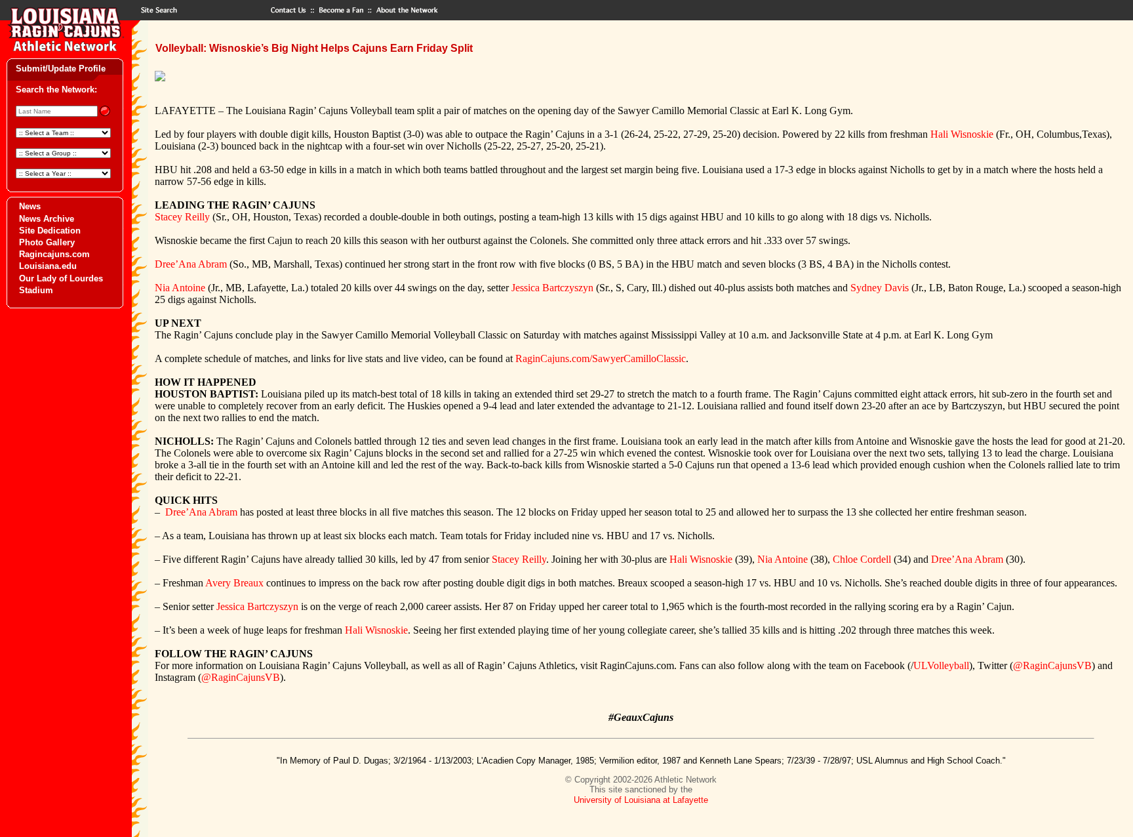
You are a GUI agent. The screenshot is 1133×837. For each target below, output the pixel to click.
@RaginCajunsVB (1052, 665)
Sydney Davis (879, 287)
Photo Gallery (47, 242)
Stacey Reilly (182, 216)
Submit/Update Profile (61, 68)
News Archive (46, 219)
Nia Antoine (180, 287)
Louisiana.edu (48, 266)
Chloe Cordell (862, 559)
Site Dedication (50, 230)
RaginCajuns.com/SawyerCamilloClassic (600, 358)
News (30, 206)
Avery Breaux (234, 582)
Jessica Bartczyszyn (552, 287)
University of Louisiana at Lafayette (641, 800)
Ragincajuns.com (54, 254)
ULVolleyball (941, 665)
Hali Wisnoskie (961, 134)
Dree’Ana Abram (191, 264)
